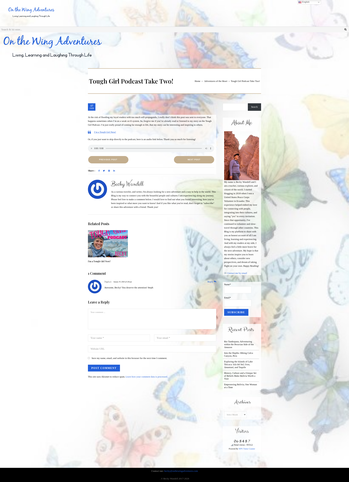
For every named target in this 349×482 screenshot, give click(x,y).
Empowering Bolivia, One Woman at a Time (240, 386)
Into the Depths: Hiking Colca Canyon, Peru (238, 354)
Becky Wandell (127, 184)
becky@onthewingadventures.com (181, 471)
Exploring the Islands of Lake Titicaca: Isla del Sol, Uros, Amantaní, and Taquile (238, 364)
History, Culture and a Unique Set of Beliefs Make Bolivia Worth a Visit (240, 376)
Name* (227, 284)
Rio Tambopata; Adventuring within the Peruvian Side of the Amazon (239, 344)
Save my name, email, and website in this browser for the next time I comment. (129, 358)
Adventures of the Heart (215, 81)
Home (197, 81)
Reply (210, 281)
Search (254, 107)
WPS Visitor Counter (247, 449)
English (305, 2)
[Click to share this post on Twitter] (104, 171)
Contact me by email (237, 273)
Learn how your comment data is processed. (147, 376)
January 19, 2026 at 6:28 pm (122, 282)
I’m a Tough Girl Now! (105, 132)
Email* (227, 297)
